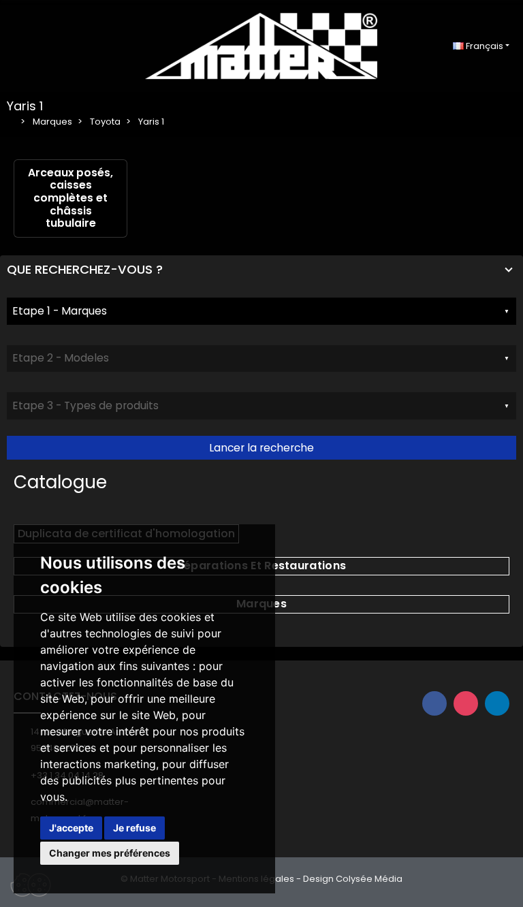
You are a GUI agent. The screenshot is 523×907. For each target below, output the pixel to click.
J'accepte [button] (71, 827)
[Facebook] (434, 703)
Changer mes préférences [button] (109, 853)
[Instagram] (466, 703)
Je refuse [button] (134, 827)
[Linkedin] (497, 703)
